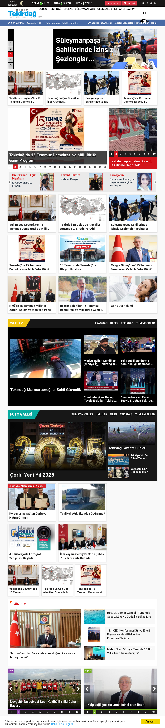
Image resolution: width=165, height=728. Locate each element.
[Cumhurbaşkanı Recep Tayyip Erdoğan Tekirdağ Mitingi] (101, 381)
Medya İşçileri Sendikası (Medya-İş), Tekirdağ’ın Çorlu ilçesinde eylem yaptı (100, 365)
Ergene (68, 9)
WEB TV (114, 3)
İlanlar (154, 23)
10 (154, 153)
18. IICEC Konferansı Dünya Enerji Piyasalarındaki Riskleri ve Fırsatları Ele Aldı (128, 634)
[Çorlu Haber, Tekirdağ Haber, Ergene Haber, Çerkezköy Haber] (23, 13)
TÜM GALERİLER (145, 414)
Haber (114, 323)
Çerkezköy (104, 9)
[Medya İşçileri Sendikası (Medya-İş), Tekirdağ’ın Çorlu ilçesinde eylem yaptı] (101, 344)
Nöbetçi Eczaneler (123, 23)
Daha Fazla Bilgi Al (62, 724)
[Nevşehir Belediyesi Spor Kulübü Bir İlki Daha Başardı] (44, 688)
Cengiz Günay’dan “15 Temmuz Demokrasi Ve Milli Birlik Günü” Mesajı (131, 269)
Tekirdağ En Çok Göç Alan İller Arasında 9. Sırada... (55, 592)
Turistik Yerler (82, 414)
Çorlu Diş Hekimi (122, 305)
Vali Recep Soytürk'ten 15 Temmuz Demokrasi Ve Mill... (23, 592)
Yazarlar (94, 23)
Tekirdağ (55, 9)
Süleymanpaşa (85, 9)
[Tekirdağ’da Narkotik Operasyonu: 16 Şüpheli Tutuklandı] (133, 129)
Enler (113, 414)
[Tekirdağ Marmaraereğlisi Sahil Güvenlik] (45, 358)
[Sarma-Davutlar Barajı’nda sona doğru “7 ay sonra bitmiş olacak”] (45, 628)
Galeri (131, 3)
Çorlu (43, 9)
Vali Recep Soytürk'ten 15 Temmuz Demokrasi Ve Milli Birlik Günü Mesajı (28, 228)
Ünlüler (101, 414)
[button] (9, 182)
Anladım (150, 721)
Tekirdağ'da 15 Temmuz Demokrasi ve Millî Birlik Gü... (89, 592)
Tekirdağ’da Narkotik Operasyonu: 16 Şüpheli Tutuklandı (129, 163)
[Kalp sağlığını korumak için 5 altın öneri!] (121, 688)
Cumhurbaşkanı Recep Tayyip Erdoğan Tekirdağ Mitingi (100, 401)
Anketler (107, 23)
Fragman (101, 323)
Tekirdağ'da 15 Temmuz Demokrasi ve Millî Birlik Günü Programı (29, 269)
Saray (130, 9)
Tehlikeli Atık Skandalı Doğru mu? (82, 513)
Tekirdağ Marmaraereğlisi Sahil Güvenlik (45, 389)
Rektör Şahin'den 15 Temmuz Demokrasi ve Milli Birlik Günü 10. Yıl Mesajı (82, 310)
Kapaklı (119, 9)
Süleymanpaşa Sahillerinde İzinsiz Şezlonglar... (39, 23)
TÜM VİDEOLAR (145, 323)
